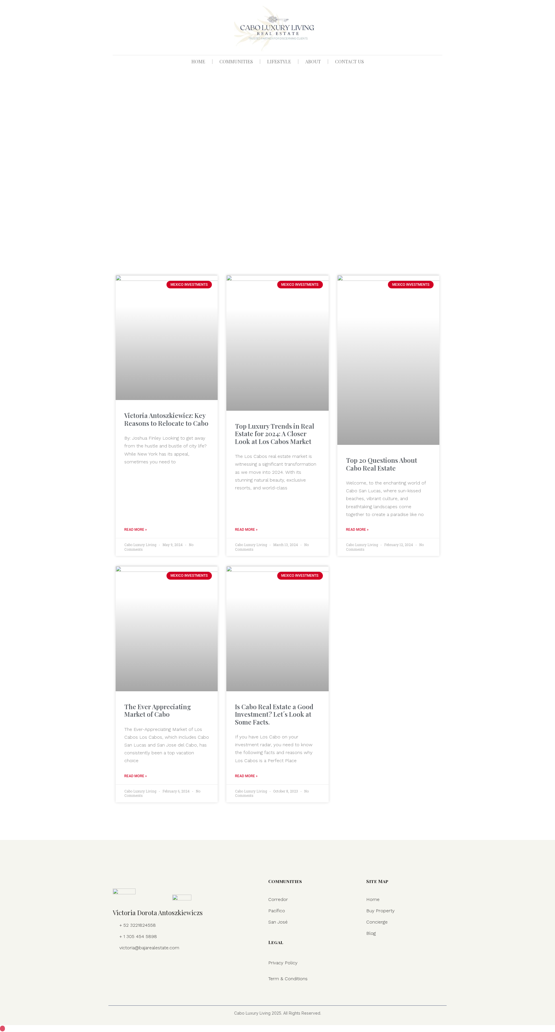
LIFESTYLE (279, 61)
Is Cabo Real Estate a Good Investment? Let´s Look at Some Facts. (274, 714)
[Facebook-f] (117, 964)
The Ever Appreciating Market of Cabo (157, 710)
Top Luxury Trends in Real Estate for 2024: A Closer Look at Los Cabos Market (274, 434)
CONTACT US (349, 61)
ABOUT (313, 61)
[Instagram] (129, 964)
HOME (198, 61)
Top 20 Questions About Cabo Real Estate (381, 464)
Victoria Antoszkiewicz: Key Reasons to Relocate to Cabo (166, 419)
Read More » (135, 530)
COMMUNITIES (236, 61)
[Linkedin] (141, 964)
